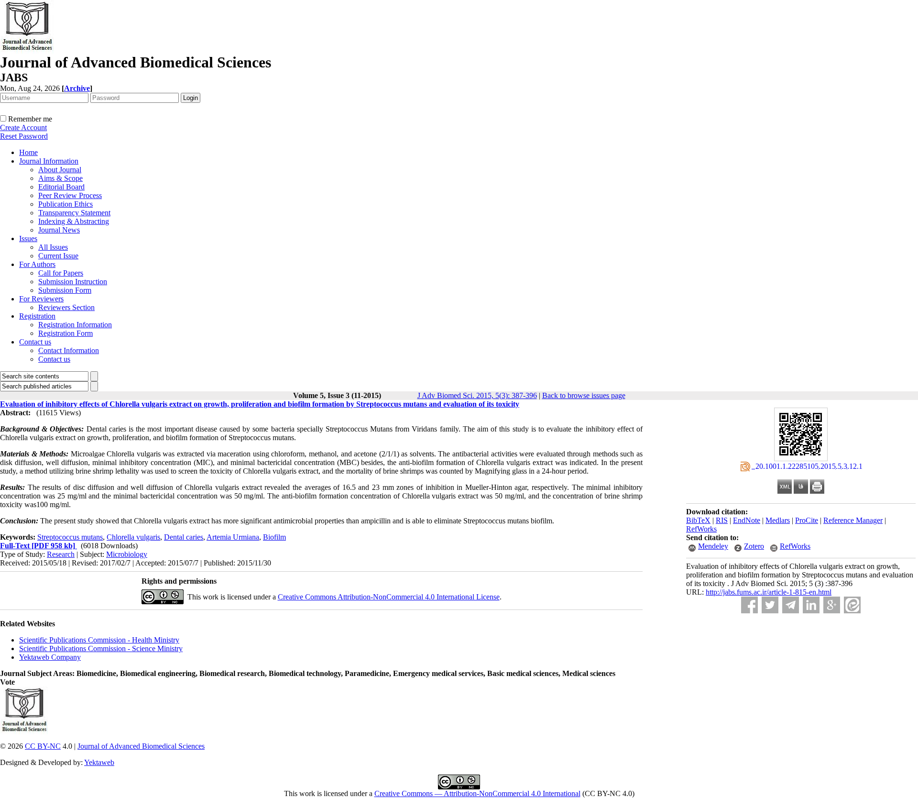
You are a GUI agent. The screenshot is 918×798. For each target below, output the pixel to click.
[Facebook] (749, 605)
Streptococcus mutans (70, 537)
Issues (28, 238)
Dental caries (183, 537)
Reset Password (24, 136)
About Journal (59, 170)
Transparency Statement (74, 213)
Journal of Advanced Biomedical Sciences (141, 746)
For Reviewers (41, 299)
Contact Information (68, 350)
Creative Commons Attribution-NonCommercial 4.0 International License (389, 597)
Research (61, 554)
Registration (37, 316)
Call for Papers (60, 273)
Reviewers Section (66, 307)
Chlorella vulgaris (133, 537)
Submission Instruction (72, 281)
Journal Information (48, 161)
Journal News (59, 230)
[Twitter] (770, 605)
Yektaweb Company (50, 657)
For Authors (37, 264)
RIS (722, 520)
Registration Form (65, 333)
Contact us (35, 342)
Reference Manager (853, 520)
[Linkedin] (811, 605)
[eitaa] (852, 605)
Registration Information (75, 325)
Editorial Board (61, 187)
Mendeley (713, 546)
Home (28, 152)
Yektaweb (99, 762)
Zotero (754, 546)
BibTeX (698, 520)
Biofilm (274, 537)
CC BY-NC (43, 746)
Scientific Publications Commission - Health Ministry (99, 640)
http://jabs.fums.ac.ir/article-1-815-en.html (768, 592)
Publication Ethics (65, 204)
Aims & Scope (60, 178)
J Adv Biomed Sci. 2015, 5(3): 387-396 (477, 395)
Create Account (23, 127)
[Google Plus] (831, 605)
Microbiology (126, 554)
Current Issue (58, 256)
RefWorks (701, 529)
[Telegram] (790, 605)
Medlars (777, 520)
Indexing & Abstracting (73, 221)
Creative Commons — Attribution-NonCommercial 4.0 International (477, 793)
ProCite (806, 520)
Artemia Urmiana (233, 537)
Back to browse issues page (583, 395)
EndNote (746, 520)
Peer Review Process (70, 195)
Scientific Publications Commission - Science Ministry (101, 648)
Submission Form (64, 290)
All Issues (53, 247)
